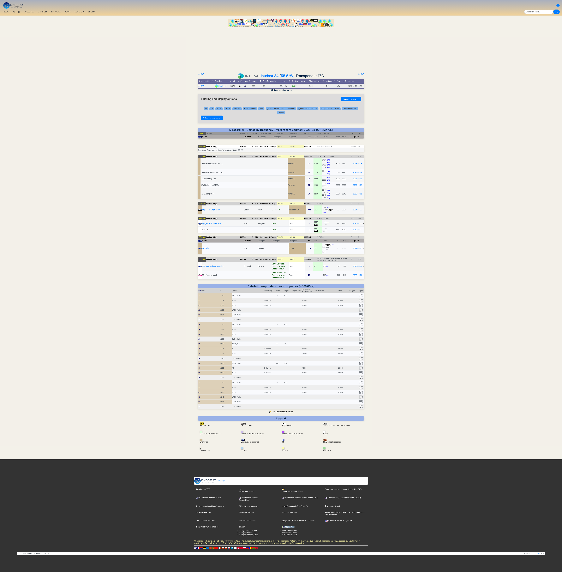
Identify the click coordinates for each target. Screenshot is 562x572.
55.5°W (287, 76)
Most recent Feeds (289, 533)
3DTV (227, 109)
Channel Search (333, 506)
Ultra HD (237, 109)
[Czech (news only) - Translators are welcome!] (226, 548)
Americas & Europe (268, 147)
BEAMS (68, 12)
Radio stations (250, 109)
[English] (195, 548)
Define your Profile (246, 491)
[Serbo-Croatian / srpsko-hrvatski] (247, 548)
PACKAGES (56, 12)
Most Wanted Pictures (247, 521)
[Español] (216, 548)
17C (256, 147)
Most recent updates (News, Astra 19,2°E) (344, 498)
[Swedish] (207, 548)
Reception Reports (246, 512)
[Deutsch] (204, 548)
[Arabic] (238, 548)
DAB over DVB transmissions (207, 527)
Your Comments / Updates (282, 412)
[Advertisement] (281, 49)
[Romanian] (250, 548)
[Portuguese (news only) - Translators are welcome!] (213, 548)
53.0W (201, 74)
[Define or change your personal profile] (558, 5)
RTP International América (212, 266)
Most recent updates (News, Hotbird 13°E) (301, 498)
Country (247, 136)
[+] (13, 12)
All (206, 109)
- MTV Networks (356, 512)
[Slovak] (229, 548)
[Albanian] (256, 548)
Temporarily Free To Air (330, 109)
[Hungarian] (253, 548)
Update (356, 136)
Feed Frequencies (289, 531)
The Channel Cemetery (205, 521)
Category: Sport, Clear (248, 531)
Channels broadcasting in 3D (340, 521)
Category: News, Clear (248, 533)
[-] (19, 12)
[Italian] (220, 548)
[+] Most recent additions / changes (281, 109)
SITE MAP (92, 12)
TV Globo (205, 248)
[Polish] (223, 548)
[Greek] (232, 548)
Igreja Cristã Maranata (211, 223)
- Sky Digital (345, 512)
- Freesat (332, 514)
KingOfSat (536, 554)
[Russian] (244, 548)
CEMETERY (79, 12)
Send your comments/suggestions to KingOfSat (343, 489)
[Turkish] (241, 548)
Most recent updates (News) (210, 498)
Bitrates (281, 113)
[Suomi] (235, 548)
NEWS (6, 12)
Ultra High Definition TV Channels (301, 521)
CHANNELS (42, 12)
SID (309, 136)
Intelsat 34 (270, 76)
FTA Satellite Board (289, 535)
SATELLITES (29, 12)
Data (261, 109)
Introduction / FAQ (203, 489)
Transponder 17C (350, 109)
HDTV (219, 109)
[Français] (198, 548)
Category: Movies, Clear (248, 535)
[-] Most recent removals (307, 109)
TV (212, 109)
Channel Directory (289, 512)
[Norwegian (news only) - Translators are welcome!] (210, 548)
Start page (220, 481)
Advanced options (351, 99)
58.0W (361, 74)
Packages (329, 512)
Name (204, 136)
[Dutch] (201, 548)
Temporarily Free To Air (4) (297, 506)
